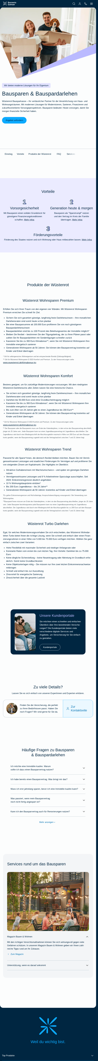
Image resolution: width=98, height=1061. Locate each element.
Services (71, 154)
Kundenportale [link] (50, 647)
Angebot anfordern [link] (14, 120)
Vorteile (20, 154)
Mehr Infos (29, 219)
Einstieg (8, 154)
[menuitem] (74, 3)
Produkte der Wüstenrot (39, 154)
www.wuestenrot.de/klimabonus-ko (19, 362)
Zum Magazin (17, 954)
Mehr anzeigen (46, 822)
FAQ (59, 154)
